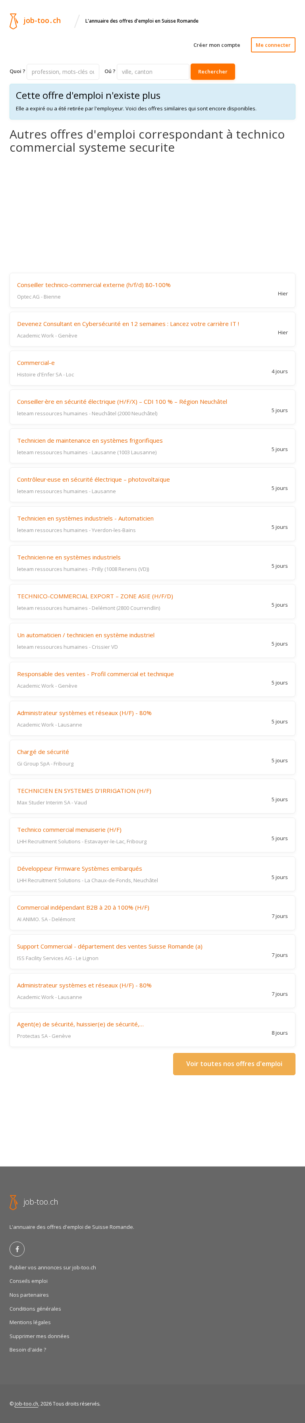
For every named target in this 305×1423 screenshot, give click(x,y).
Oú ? (110, 71)
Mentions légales (30, 1322)
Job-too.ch (26, 1403)
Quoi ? (17, 71)
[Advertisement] (152, 213)
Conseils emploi (29, 1280)
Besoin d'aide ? (28, 1349)
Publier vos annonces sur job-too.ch (53, 1267)
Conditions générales (35, 1308)
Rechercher (213, 71)
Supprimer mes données (39, 1336)
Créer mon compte (216, 44)
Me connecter (273, 44)
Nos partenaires (29, 1294)
